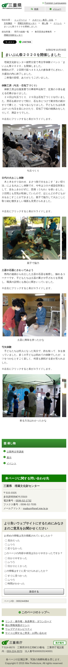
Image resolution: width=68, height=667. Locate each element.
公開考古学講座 (15, 451)
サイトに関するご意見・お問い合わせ (26, 633)
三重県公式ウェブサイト (12, 6)
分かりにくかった (17, 566)
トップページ (20, 20)
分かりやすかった (17, 558)
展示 (9, 457)
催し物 (45, 23)
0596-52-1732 (23, 500)
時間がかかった (16, 583)
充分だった (14, 540)
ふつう (11, 544)
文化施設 (8, 23)
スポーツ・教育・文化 (42, 20)
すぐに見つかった (17, 575)
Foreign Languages (55, 3)
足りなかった (15, 548)
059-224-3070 (14, 651)
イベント (58, 23)
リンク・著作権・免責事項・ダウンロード (28, 621)
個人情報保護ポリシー (17, 625)
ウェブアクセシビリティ (18, 629)
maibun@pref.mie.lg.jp (35, 508)
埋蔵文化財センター (27, 23)
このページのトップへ (36, 612)
